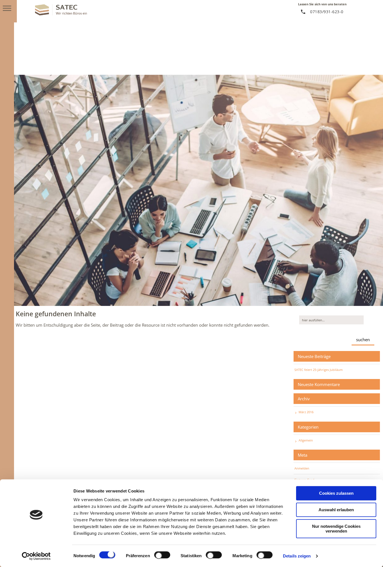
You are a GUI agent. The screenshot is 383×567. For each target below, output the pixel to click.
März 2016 (306, 412)
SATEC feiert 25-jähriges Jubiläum (318, 370)
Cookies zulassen (336, 493)
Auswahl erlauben (336, 509)
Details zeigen (297, 556)
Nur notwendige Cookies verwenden (336, 528)
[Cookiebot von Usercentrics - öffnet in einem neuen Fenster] (36, 556)
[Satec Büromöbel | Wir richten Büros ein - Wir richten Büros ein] (61, 14)
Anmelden (301, 468)
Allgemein (306, 440)
